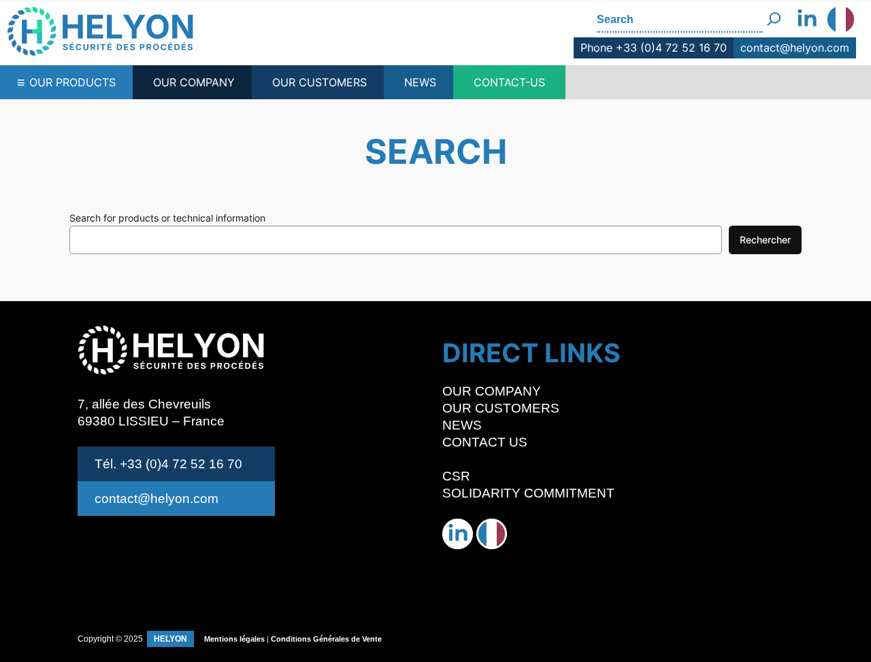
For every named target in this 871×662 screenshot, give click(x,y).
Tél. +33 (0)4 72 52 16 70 (168, 464)
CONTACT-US (509, 82)
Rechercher (765, 239)
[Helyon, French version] (840, 20)
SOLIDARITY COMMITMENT (528, 493)
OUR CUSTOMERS (319, 82)
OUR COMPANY (194, 82)
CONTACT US (484, 442)
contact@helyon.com (794, 47)
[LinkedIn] (806, 20)
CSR (456, 476)
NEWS (420, 82)
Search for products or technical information (167, 218)
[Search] (774, 14)
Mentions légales (234, 639)
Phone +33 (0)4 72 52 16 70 (653, 47)
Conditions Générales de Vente (326, 639)
